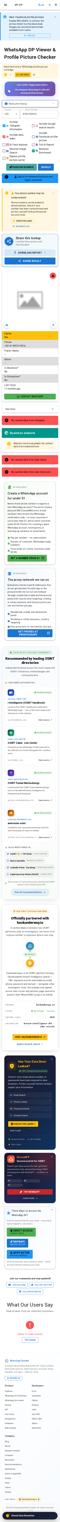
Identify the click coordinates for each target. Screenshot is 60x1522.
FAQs (7, 1483)
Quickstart (36, 1396)
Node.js (35, 1405)
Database (9, 1423)
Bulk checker (10, 1428)
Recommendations (13, 1464)
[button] (16, 114)
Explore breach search (28, 1044)
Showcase (9, 1460)
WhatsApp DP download (15, 1396)
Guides (8, 1478)
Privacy (8, 1492)
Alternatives (10, 1469)
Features (9, 1391)
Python (35, 1400)
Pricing (8, 1405)
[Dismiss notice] (34, 75)
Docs (34, 1391)
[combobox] (11, 114)
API (6, 1409)
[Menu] (5, 5)
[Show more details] (11, 75)
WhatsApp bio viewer (14, 1400)
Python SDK (37, 1419)
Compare (9, 1455)
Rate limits (36, 1428)
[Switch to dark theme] (50, 5)
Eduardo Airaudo (12, 1450)
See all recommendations (28, 892)
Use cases (9, 1414)
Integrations (10, 1419)
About (7, 1446)
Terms (8, 1487)
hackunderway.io (29, 1499)
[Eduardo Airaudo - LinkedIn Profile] (56, 5)
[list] (30, 361)
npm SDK (36, 1414)
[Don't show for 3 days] (51, 1059)
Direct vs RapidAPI (13, 1473)
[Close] (55, 16)
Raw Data (10, 409)
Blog (7, 1441)
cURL (34, 1409)
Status (34, 1423)
